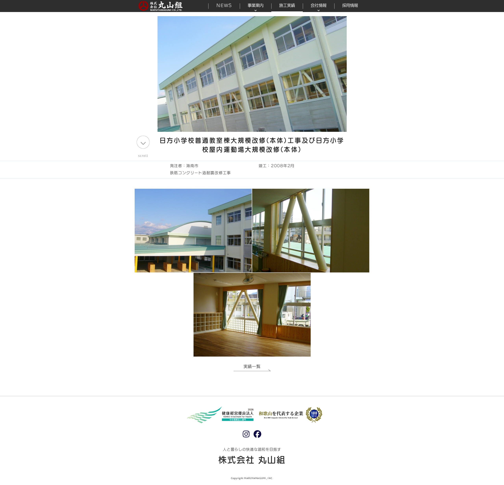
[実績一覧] (252, 371)
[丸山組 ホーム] (160, 6)
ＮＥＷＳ (224, 5)
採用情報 (350, 5)
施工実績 (287, 5)
